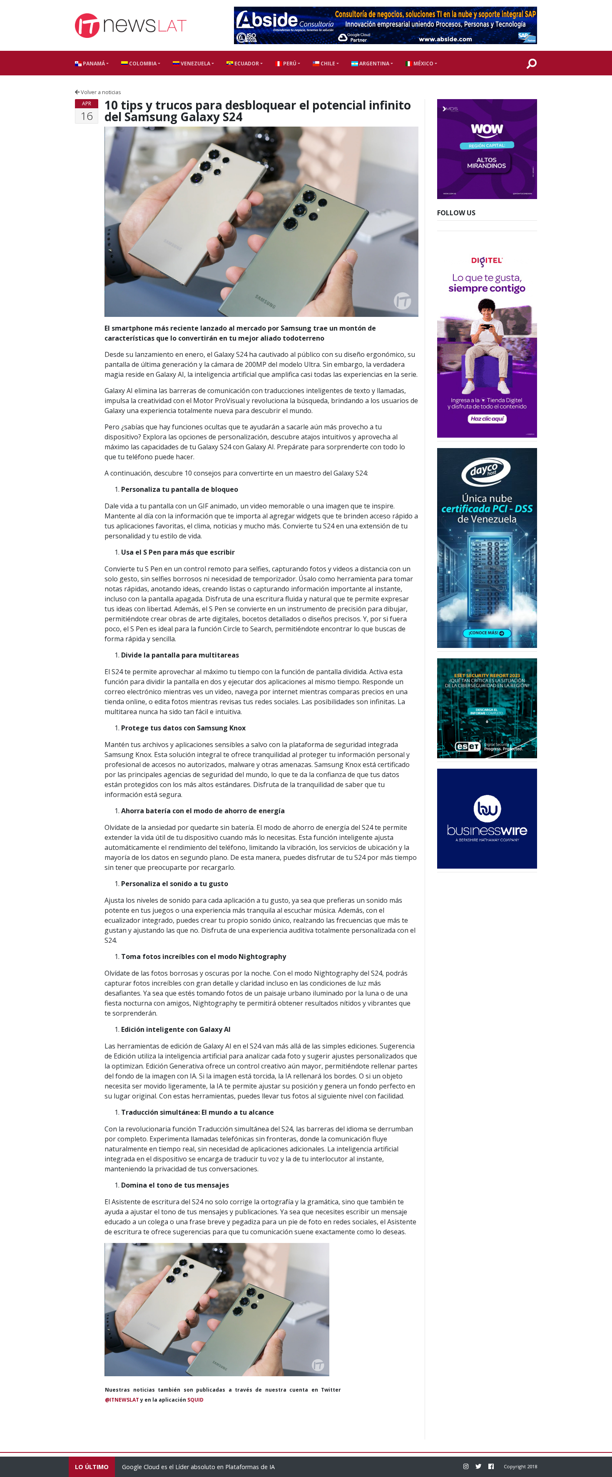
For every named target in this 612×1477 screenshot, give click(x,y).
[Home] (131, 25)
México (422, 63)
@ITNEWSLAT (122, 1399)
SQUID (195, 1399)
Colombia (142, 63)
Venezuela (194, 63)
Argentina (373, 63)
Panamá (93, 63)
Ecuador (246, 63)
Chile (327, 63)
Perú (289, 63)
